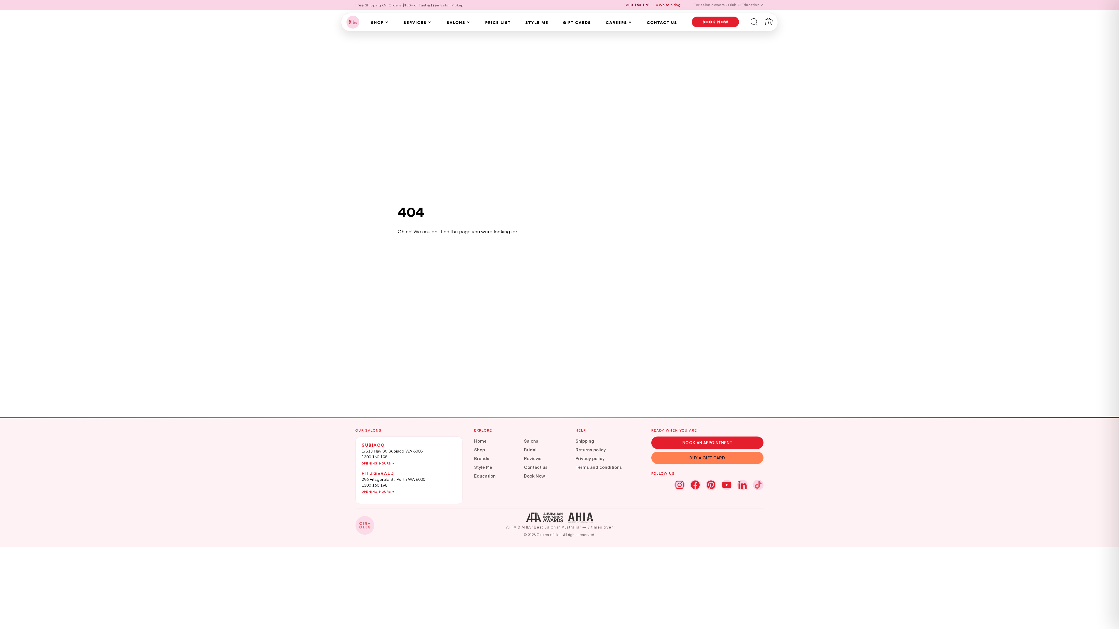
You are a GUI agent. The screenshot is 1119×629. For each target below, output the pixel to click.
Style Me (536, 22)
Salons (456, 22)
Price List (498, 22)
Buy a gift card (707, 457)
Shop (377, 22)
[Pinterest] (711, 485)
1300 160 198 (374, 457)
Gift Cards (577, 22)
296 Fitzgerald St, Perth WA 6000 (393, 479)
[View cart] (769, 21)
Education (485, 476)
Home (480, 441)
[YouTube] (727, 485)
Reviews (532, 458)
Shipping (585, 441)
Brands (481, 458)
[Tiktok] (758, 485)
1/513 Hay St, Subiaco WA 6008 (392, 451)
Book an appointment (707, 442)
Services (415, 22)
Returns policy (591, 450)
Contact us (536, 467)
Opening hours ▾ (378, 463)
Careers (616, 22)
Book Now (534, 476)
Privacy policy (590, 458)
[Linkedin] (742, 485)
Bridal (530, 450)
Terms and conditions (599, 467)
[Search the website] (754, 21)
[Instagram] (679, 485)
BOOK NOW (716, 22)
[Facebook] (695, 485)
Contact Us (662, 22)
